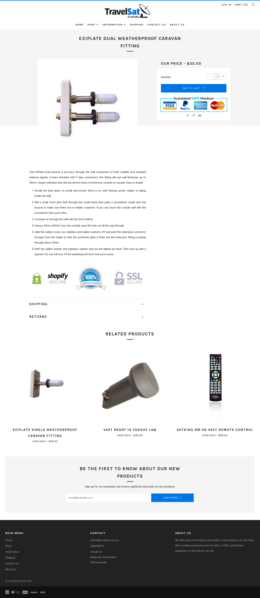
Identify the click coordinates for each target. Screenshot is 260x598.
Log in (226, 4)
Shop (91, 24)
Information (112, 24)
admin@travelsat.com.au (104, 540)
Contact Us (156, 24)
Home (79, 24)
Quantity (166, 77)
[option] (87, 109)
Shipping (137, 24)
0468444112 (97, 546)
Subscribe (170, 497)
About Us (177, 24)
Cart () (241, 4)
